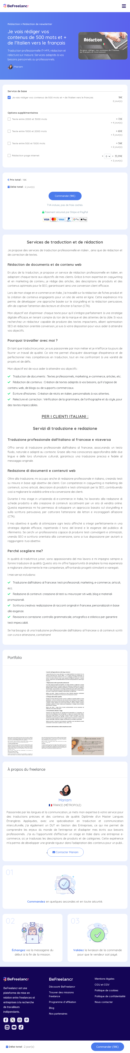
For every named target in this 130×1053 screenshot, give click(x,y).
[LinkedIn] (7, 1027)
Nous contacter (104, 1002)
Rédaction (14, 24)
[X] (12, 1019)
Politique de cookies (106, 990)
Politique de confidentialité (110, 996)
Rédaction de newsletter (37, 24)
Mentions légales (104, 978)
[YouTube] (14, 1027)
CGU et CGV (102, 984)
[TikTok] (21, 1027)
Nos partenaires (58, 1013)
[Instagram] (19, 1019)
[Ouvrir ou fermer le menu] (124, 6)
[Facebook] (5, 1019)
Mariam (65, 800)
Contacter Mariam (66, 852)
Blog (51, 1007)
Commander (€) (107, 1046)
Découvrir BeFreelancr (62, 986)
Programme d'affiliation (62, 1002)
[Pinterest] (26, 1019)
